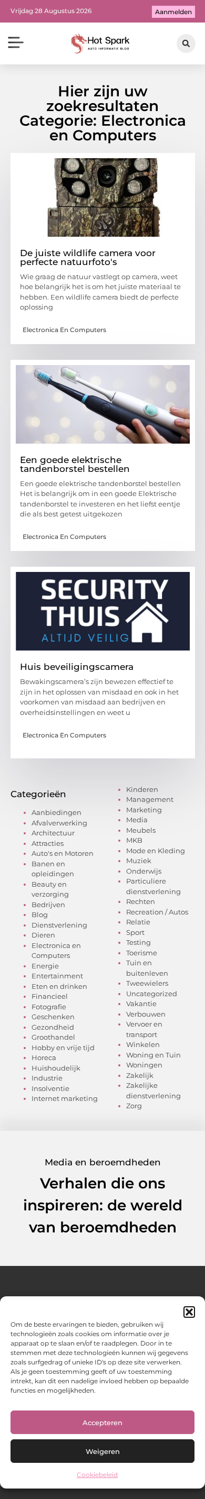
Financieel (50, 996)
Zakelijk (139, 1075)
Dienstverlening (59, 925)
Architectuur (53, 833)
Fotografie (49, 1006)
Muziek (138, 860)
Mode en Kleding (155, 850)
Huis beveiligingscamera (77, 667)
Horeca (44, 1057)
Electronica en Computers (64, 330)
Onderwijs (143, 871)
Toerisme (141, 953)
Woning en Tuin (153, 1055)
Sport (135, 932)
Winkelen (143, 1044)
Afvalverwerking (59, 823)
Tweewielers (147, 983)
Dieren (43, 935)
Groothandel (53, 1037)
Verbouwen (146, 1014)
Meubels (141, 830)
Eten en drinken (59, 986)
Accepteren (102, 1422)
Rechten (140, 901)
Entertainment (57, 976)
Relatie (138, 922)
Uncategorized (151, 993)
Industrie (47, 1078)
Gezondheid (53, 1027)
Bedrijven (48, 904)
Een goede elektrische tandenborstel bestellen (75, 464)
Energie (45, 966)
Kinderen (142, 789)
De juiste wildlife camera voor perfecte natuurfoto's (88, 257)
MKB (134, 840)
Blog (40, 914)
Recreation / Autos (157, 912)
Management (149, 799)
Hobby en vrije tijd (63, 1047)
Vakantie (141, 1003)
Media (137, 819)
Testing (138, 942)
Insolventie (50, 1088)
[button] (189, 1312)
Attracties (48, 843)
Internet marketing (65, 1098)
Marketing (144, 810)
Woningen (144, 1065)
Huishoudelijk (56, 1068)
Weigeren (103, 1451)
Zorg (134, 1105)
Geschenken (53, 1016)
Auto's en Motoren (63, 853)
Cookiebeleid (97, 1475)
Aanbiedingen (56, 812)
